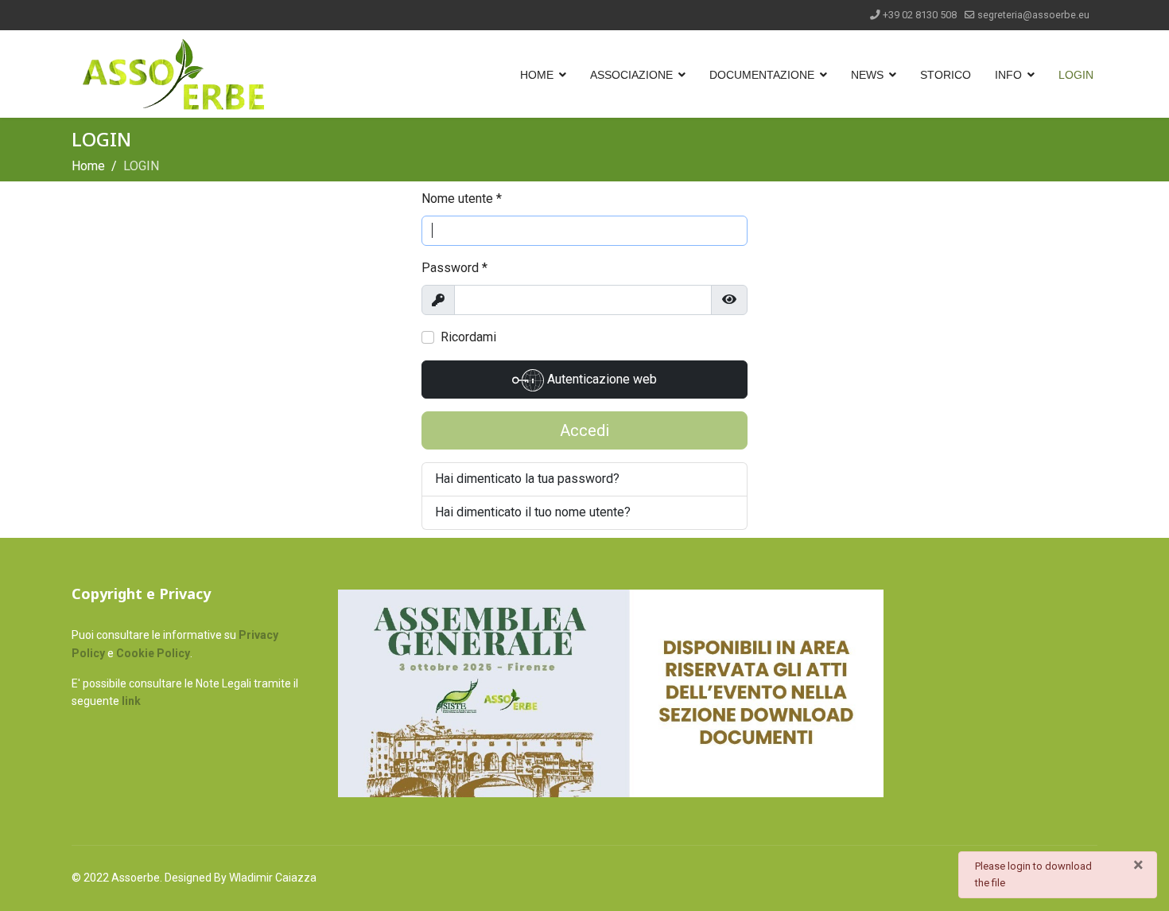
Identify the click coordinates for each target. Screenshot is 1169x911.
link (131, 701)
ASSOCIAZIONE (631, 74)
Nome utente (461, 198)
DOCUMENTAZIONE (761, 74)
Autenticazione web (600, 379)
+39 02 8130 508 (920, 15)
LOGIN (1075, 74)
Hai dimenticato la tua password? (527, 478)
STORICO (945, 74)
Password (454, 267)
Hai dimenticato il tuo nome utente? (533, 512)
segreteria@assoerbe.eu (1033, 15)
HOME (536, 74)
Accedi (584, 430)
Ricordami (468, 337)
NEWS (867, 74)
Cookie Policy (153, 653)
